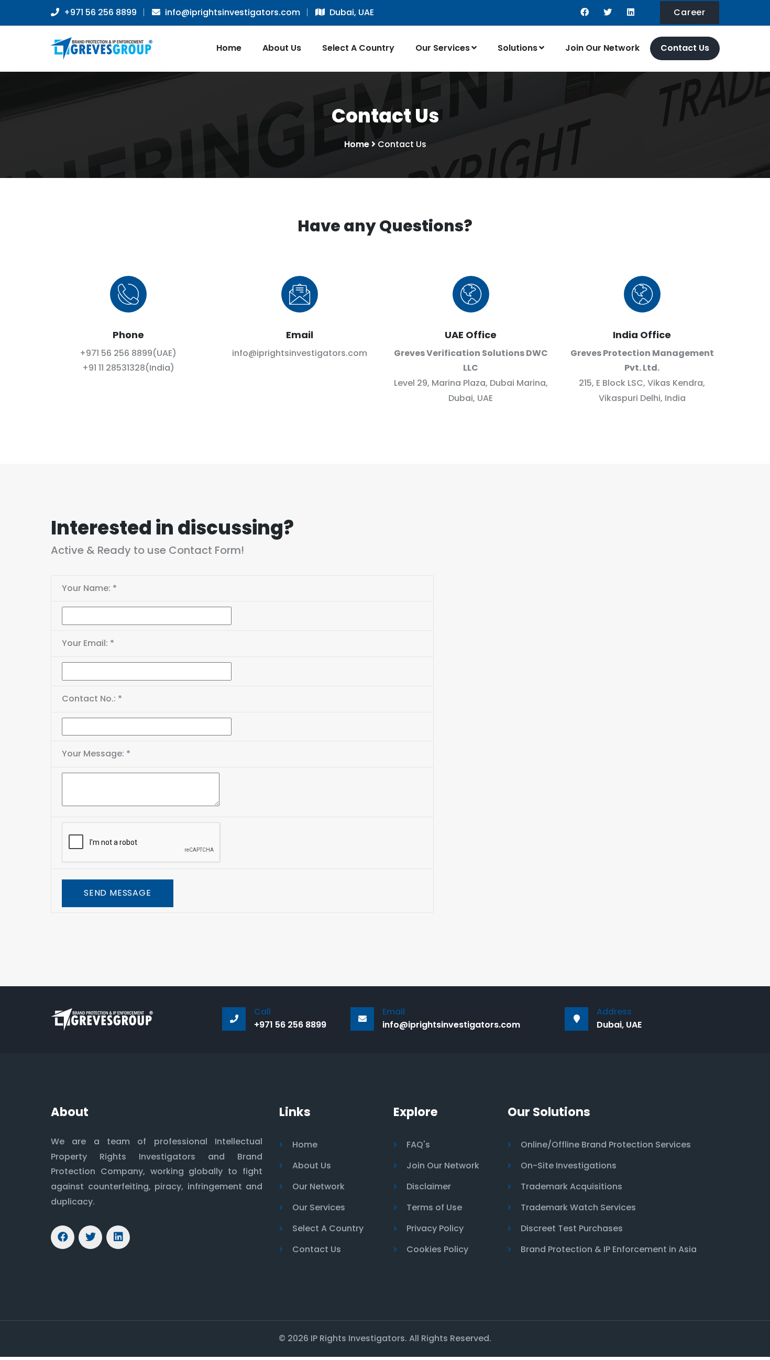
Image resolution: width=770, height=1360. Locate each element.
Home (228, 48)
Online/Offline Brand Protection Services (606, 1145)
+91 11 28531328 (113, 368)
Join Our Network (602, 48)
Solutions (517, 48)
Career (690, 12)
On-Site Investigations (569, 1166)
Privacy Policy (435, 1228)
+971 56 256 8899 (116, 353)
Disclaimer (428, 1186)
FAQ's (418, 1145)
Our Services (442, 48)
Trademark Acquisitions (571, 1186)
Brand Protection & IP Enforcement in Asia (609, 1249)
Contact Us (685, 48)
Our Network (318, 1186)
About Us (281, 48)
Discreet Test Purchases (572, 1228)
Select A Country (358, 48)
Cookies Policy (437, 1249)
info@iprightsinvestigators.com (299, 353)
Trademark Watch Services (578, 1207)
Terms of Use (434, 1207)
